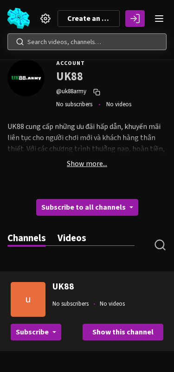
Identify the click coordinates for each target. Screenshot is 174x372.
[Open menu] (159, 18)
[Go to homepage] (20, 18)
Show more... (87, 164)
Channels (26, 238)
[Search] (20, 41)
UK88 (63, 286)
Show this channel (123, 332)
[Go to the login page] (135, 18)
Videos (72, 238)
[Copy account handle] (98, 91)
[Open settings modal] (45, 18)
